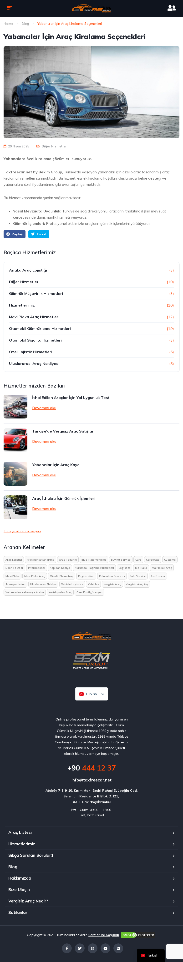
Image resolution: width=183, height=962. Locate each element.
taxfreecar (158, 576)
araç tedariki (68, 559)
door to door (14, 567)
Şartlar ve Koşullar (103, 935)
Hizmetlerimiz (22, 305)
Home (8, 23)
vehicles (93, 584)
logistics (124, 567)
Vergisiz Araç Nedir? (28, 900)
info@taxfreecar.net (91, 779)
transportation (15, 584)
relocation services (112, 576)
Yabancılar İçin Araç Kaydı (56, 464)
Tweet (41, 234)
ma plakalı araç (162, 567)
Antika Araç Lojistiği (28, 270)
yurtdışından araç (60, 592)
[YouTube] (105, 948)
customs (170, 559)
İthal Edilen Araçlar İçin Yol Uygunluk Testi (71, 397)
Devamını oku (44, 408)
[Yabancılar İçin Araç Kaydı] (15, 474)
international (36, 567)
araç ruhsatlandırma (40, 559)
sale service (138, 576)
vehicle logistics (72, 584)
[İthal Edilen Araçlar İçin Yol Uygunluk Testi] (15, 406)
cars (138, 559)
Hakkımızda (19, 878)
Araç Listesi (20, 832)
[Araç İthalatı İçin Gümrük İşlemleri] (15, 507)
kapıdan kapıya (60, 567)
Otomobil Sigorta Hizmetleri (35, 340)
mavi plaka (12, 576)
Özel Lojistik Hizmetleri (30, 351)
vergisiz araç (112, 584)
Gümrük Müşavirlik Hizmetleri (36, 293)
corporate (152, 559)
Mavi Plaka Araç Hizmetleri (34, 316)
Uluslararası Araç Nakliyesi (34, 363)
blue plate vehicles (93, 559)
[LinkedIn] (118, 948)
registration (86, 576)
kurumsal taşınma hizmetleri (94, 567)
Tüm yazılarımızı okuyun (22, 531)
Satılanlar (17, 912)
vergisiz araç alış (137, 584)
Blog (25, 23)
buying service (121, 559)
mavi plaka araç (34, 576)
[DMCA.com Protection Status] (138, 935)
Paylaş (17, 234)
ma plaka (141, 567)
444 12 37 (91, 767)
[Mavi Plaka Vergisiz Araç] (91, 8)
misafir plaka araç (61, 576)
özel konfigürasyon (89, 592)
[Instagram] (92, 948)
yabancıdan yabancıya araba (24, 592)
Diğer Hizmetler (54, 146)
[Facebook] (67, 948)
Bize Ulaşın (19, 889)
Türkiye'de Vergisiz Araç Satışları (63, 431)
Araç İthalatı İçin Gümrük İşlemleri (63, 498)
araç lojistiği (13, 559)
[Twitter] (80, 948)
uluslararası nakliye (43, 584)
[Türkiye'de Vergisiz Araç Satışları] (15, 440)
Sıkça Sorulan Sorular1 (30, 855)
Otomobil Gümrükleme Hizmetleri (40, 328)
